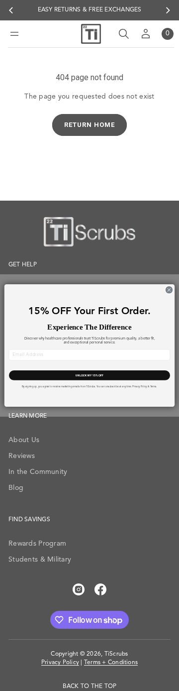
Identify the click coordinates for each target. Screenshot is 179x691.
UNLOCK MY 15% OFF (89, 375)
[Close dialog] (169, 290)
